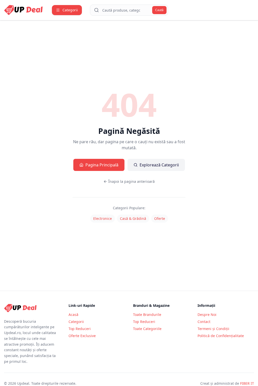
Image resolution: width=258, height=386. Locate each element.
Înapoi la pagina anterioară (131, 181)
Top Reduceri (80, 328)
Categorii (76, 321)
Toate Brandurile (147, 314)
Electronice (102, 218)
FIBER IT (247, 383)
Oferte (159, 218)
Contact (204, 321)
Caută (159, 10)
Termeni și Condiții (213, 328)
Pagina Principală (101, 165)
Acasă (73, 314)
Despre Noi (207, 314)
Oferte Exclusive (82, 335)
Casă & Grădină (133, 218)
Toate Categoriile (147, 328)
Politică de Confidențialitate (221, 335)
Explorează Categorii (159, 165)
